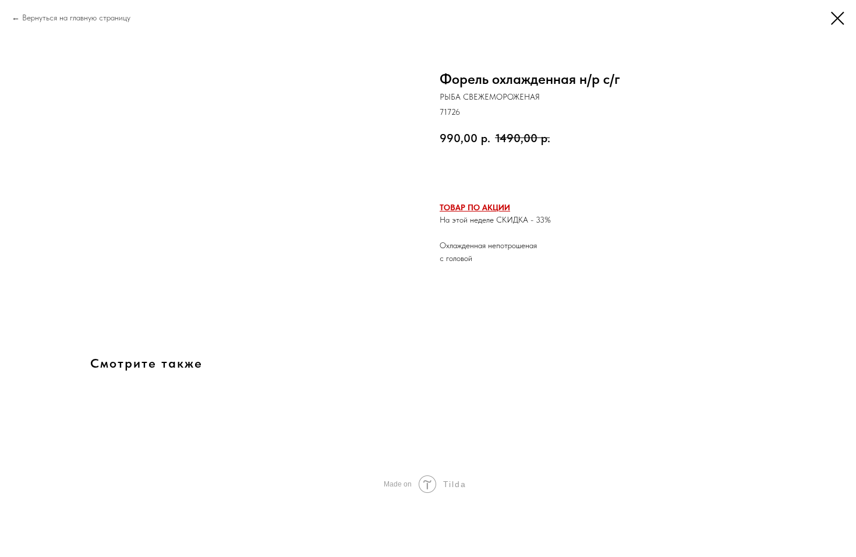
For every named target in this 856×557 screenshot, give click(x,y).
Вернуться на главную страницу (76, 17)
